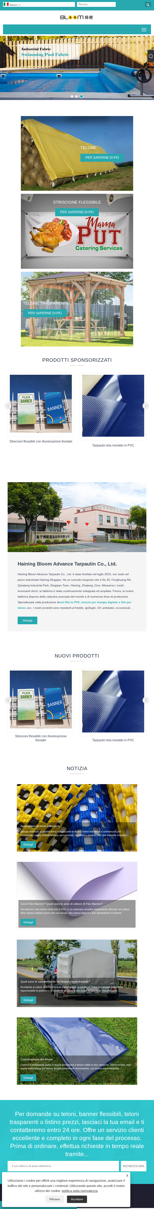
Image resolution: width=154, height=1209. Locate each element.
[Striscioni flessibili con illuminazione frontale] (41, 431)
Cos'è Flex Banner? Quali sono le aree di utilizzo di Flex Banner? (61, 903)
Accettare (77, 1199)
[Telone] (77, 153)
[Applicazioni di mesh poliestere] (77, 817)
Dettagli (27, 620)
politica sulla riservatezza (80, 1191)
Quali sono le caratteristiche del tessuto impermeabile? (55, 981)
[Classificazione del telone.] (77, 1051)
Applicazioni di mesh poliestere (40, 826)
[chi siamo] (77, 551)
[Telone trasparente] (77, 309)
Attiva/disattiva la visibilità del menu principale (144, 29)
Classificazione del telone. (36, 1059)
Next (146, 66)
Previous (7, 66)
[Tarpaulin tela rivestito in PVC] (113, 435)
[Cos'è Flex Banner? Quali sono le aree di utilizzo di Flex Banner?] (77, 895)
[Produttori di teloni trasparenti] (77, 68)
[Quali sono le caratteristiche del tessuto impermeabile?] (77, 973)
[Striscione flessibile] (77, 231)
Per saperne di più (102, 157)
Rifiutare (54, 1199)
